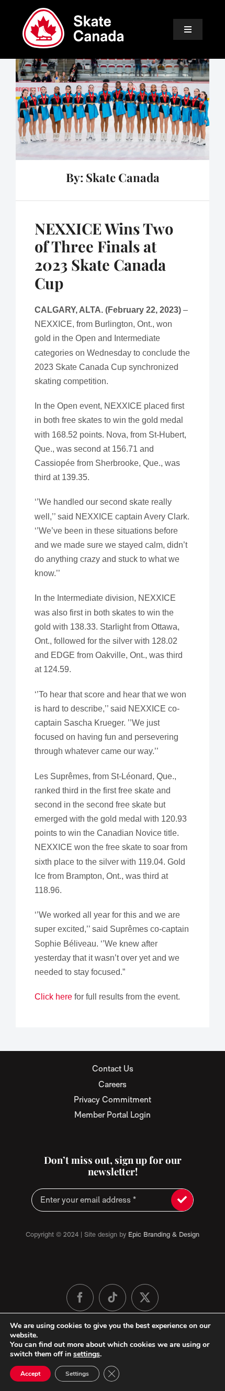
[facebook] (80, 1297)
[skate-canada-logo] (72, 12)
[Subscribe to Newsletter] (182, 1200)
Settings (77, 1373)
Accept (30, 1373)
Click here (53, 996)
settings (86, 1354)
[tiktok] (112, 1297)
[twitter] (145, 1297)
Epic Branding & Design (163, 1234)
